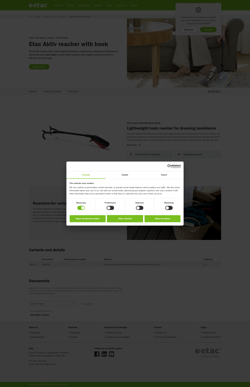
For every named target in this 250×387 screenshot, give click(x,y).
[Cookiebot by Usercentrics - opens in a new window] (169, 166)
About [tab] (164, 175)
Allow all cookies (162, 219)
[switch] (110, 208)
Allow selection (125, 219)
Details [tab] (125, 175)
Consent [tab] (86, 175)
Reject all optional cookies (87, 219)
